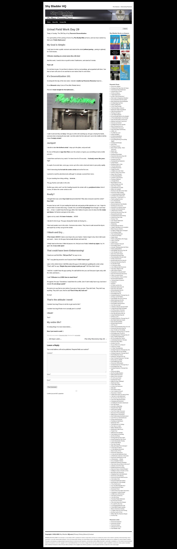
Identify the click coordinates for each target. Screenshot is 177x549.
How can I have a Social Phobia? (119, 469)
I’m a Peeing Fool (115, 200)
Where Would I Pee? (116, 427)
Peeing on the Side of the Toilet (119, 190)
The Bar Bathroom (116, 166)
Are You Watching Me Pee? (118, 485)
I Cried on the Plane (116, 235)
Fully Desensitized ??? (117, 111)
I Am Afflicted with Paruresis (118, 267)
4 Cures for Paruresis (117, 386)
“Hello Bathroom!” (116, 94)
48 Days (113, 283)
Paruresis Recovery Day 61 (118, 262)
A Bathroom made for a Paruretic (120, 456)
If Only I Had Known (116, 258)
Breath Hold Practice (116, 323)
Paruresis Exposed (116, 521)
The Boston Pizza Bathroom (118, 89)
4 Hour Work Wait (115, 384)
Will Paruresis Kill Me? (117, 432)
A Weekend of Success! (117, 128)
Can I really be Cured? (117, 391)
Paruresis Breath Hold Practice (119, 477)
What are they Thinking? (117, 381)
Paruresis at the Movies (117, 475)
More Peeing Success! (117, 126)
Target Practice (115, 169)
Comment (50, 353)
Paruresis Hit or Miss (116, 341)
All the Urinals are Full (117, 184)
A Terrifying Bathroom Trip (118, 505)
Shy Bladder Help (115, 528)
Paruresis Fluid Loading (117, 192)
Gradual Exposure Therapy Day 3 (120, 364)
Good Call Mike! (115, 134)
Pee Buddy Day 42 (116, 293)
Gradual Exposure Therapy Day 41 (120, 295)
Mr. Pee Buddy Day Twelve (118, 338)
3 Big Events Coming (116, 210)
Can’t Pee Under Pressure (118, 411)
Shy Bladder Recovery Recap (119, 298)
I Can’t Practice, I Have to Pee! (119, 277)
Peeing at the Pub (115, 159)
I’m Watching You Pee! (117, 103)
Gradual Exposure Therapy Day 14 (120, 335)
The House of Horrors (117, 495)
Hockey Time (114, 219)
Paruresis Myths (115, 371)
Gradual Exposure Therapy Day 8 (120, 353)
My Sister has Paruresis (117, 472)
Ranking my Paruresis (117, 205)
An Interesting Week (116, 136)
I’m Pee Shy (114, 515)
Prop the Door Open (116, 407)
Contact (91, 534)
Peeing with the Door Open (118, 437)
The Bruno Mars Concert (117, 108)
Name (49, 374)
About (86, 534)
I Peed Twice (114, 152)
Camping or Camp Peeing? (118, 492)
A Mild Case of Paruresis (117, 494)
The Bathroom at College (117, 424)
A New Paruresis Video (117, 487)
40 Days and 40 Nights (117, 297)
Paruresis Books (115, 525)
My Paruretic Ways (116, 292)
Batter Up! (114, 151)
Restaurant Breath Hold (117, 255)
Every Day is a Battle (116, 359)
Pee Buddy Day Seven (117, 354)
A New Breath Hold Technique (119, 308)
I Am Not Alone (115, 497)
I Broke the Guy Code (116, 217)
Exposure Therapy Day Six (118, 356)
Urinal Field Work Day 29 (117, 315)
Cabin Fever (114, 242)
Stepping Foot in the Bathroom (119, 474)
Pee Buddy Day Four (116, 361)
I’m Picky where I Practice (118, 310)
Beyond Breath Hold (116, 214)
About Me (55, 22)
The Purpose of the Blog (117, 434)
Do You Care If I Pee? (116, 500)
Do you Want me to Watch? (118, 345)
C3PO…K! (114, 131)
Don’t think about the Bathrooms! (120, 416)
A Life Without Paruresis (117, 449)
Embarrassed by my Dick (118, 467)
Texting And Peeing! (116, 142)
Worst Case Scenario (116, 376)
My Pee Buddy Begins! (117, 373)
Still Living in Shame (116, 270)
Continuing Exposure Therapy (119, 340)
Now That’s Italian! (116, 186)
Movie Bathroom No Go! (117, 300)
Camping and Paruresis (117, 401)
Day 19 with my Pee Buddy (118, 330)
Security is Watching (116, 406)
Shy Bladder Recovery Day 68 (119, 250)
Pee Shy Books (115, 404)
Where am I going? (116, 189)
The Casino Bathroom (117, 234)
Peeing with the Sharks (117, 225)
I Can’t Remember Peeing (118, 441)
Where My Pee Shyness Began (119, 513)
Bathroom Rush (115, 383)
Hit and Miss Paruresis (117, 301)
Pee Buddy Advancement (118, 303)
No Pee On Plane (115, 436)
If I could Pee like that (116, 504)
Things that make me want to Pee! (120, 394)
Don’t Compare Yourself (117, 244)
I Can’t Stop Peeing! (116, 106)
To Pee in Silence (115, 93)
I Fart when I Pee (115, 479)
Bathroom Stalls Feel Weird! (118, 109)
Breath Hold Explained (117, 278)
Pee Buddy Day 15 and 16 (118, 333)
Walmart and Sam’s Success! (119, 121)
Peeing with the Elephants (118, 161)
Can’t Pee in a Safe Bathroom (119, 417)
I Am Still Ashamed (116, 114)
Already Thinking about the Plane (119, 247)
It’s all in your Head (116, 378)
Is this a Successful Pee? (117, 96)
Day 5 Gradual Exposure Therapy (120, 358)
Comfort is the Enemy (117, 177)
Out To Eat (114, 144)
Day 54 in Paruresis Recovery (119, 273)
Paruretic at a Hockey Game (118, 207)
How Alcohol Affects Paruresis (119, 119)
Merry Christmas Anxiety (117, 509)
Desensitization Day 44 (117, 290)
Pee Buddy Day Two (116, 366)
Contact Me (63, 22)
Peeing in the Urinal (116, 137)
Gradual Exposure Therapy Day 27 (120, 318)
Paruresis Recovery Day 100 (118, 212)
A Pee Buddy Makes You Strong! (119, 118)
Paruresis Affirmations (117, 363)
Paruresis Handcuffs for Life (118, 457)
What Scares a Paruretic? (118, 414)
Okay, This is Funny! (116, 174)
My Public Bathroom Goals (118, 320)
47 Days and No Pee (116, 285)
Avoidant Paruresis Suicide (118, 124)
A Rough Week (115, 181)
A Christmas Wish (116, 265)
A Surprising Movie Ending (118, 194)
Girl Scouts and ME (116, 409)
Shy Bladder (63, 534)
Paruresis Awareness (117, 452)
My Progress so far (116, 182)
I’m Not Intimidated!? (116, 176)
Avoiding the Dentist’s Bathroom (119, 403)
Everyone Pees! (115, 489)
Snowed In (114, 282)
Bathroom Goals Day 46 (117, 287)
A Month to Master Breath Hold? (119, 306)
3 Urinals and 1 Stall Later (118, 195)
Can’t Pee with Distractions (118, 399)
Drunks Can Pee (115, 343)
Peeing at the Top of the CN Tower (120, 88)
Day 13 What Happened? (117, 336)
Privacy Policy (78, 534)
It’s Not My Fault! (115, 263)
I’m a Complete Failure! (117, 460)
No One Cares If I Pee (116, 512)
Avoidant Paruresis (116, 167)
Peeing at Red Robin (116, 154)
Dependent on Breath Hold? (118, 272)
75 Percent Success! (116, 157)
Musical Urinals (115, 222)
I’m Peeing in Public (116, 232)
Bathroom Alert (115, 422)
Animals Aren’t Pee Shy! (117, 465)
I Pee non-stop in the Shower (118, 502)
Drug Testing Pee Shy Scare (118, 439)
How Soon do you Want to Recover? (120, 464)
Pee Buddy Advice (116, 245)
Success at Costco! (116, 123)
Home (49, 22)
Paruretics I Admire (116, 393)
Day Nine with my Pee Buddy (118, 351)
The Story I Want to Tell (117, 268)
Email (49, 380)
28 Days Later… (54, 339)
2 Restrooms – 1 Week (117, 459)
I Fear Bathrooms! (116, 484)
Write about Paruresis (117, 374)
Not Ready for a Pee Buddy (118, 482)
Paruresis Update (115, 86)
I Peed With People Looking (118, 507)
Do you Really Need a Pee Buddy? (120, 116)
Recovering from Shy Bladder (119, 204)
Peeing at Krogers (116, 113)
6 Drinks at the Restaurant (118, 209)
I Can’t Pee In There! (116, 447)
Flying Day (114, 224)
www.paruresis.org (116, 526)
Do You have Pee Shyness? (118, 398)
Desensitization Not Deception (119, 99)
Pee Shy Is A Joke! (116, 426)
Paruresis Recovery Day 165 (118, 156)
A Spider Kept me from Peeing (119, 510)
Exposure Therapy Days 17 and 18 (120, 331)
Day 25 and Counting (116, 321)
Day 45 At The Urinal (116, 288)
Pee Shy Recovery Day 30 (96, 339)
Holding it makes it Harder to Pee (119, 470)
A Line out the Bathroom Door (119, 454)
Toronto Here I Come (116, 91)
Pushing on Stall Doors (117, 421)
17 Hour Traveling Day (117, 348)
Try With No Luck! (115, 133)
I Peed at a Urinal (115, 346)
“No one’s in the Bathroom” (118, 396)
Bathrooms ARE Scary (117, 429)
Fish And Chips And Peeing (118, 129)
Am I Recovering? (116, 305)
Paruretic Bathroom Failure (118, 480)
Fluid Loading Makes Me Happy (119, 239)
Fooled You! (114, 431)
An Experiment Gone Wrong (118, 215)
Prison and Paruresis (116, 419)
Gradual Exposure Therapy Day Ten (120, 350)
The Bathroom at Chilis (117, 187)
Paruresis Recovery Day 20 (118, 328)
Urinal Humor (114, 162)
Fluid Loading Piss (116, 104)
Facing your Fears (116, 379)
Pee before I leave (116, 389)
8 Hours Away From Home (118, 172)
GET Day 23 (114, 325)
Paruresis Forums (116, 523)
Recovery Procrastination (118, 412)
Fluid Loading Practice (117, 199)
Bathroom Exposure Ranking (118, 462)
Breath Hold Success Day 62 (118, 260)
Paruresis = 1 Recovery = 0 (118, 197)
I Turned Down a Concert (117, 280)
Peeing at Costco (115, 146)
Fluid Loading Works (116, 248)
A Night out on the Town (117, 171)
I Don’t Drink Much (116, 442)
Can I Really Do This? (116, 252)
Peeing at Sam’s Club (116, 164)
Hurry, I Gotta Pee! (116, 202)
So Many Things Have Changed (119, 230)
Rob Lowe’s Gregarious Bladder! (119, 98)
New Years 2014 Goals (117, 253)
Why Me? (113, 388)
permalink (77, 335)
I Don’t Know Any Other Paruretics (120, 490)
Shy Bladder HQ (55, 6)
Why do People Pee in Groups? (119, 446)
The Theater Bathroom (117, 220)
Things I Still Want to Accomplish (119, 227)
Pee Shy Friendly (115, 444)
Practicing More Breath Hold (118, 257)
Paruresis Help (63, 335)
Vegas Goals (114, 237)
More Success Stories (117, 229)
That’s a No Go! (115, 240)
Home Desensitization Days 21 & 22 (120, 326)
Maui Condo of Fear (116, 451)
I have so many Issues (117, 275)
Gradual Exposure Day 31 (118, 311)
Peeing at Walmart (116, 179)
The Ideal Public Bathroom (118, 499)
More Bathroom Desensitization (119, 101)
